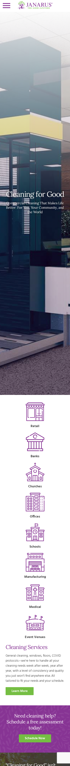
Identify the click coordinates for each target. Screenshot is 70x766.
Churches (35, 486)
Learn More (20, 691)
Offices (35, 516)
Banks (35, 456)
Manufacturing (35, 577)
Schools (35, 546)
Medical (35, 607)
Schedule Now (35, 738)
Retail (35, 426)
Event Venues (35, 637)
